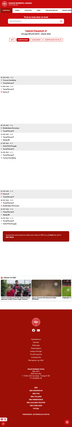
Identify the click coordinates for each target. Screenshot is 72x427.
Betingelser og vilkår (36, 360)
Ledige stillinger (36, 351)
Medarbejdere (36, 348)
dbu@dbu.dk (37, 378)
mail (51, 235)
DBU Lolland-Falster (36, 403)
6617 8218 (10, 237)
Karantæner (36, 40)
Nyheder (36, 342)
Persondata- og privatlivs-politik (36, 414)
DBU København (36, 400)
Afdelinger (36, 345)
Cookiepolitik (36, 357)
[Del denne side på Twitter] (5, 419)
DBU (36, 388)
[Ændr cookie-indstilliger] (3, 424)
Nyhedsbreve (36, 339)
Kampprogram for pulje (53, 40)
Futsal (36, 409)
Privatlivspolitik (36, 354)
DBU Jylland (36, 397)
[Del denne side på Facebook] (2, 419)
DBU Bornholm (36, 391)
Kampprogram (23, 40)
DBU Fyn (36, 394)
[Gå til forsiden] (16, 4)
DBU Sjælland (36, 406)
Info (12, 40)
